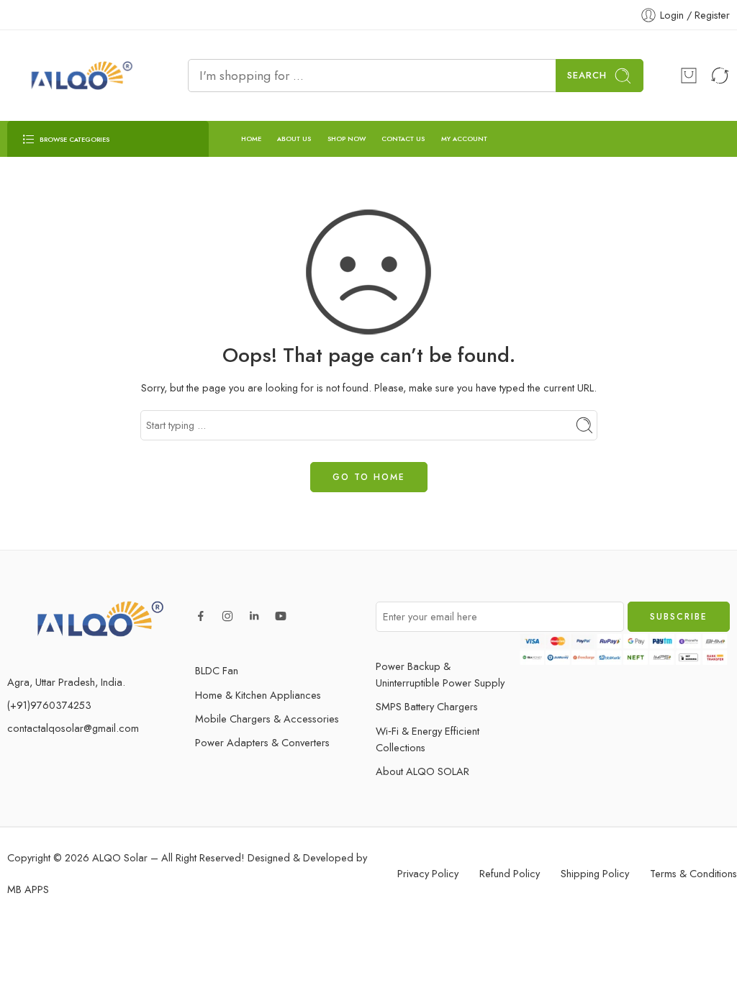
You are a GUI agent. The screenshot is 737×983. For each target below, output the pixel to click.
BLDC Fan (216, 670)
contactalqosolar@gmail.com (73, 727)
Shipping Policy (595, 873)
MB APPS (28, 889)
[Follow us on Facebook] (201, 616)
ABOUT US (294, 138)
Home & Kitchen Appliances (258, 694)
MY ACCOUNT (464, 138)
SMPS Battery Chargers (427, 706)
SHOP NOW (346, 138)
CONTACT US (403, 138)
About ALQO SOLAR (422, 771)
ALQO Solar (120, 857)
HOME (251, 138)
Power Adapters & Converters (262, 742)
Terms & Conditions (693, 873)
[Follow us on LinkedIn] (254, 616)
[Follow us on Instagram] (227, 616)
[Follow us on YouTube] (280, 616)
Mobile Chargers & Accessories (267, 718)
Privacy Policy (427, 873)
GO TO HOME (369, 477)
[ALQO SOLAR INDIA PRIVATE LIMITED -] (79, 75)
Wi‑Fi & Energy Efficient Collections (427, 739)
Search (587, 75)
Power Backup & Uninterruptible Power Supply (440, 674)
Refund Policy (509, 873)
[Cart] (689, 75)
